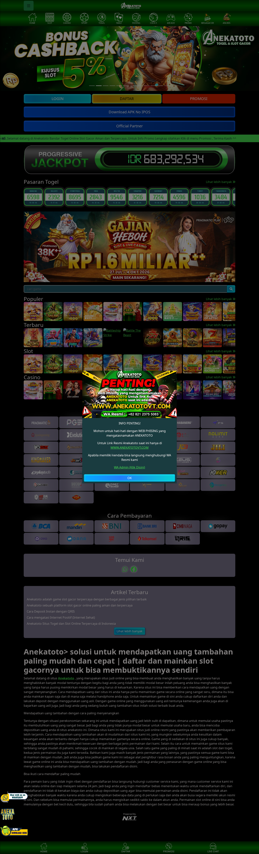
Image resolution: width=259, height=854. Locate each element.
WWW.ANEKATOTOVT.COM (130, 448)
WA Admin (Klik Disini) (129, 467)
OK (129, 478)
